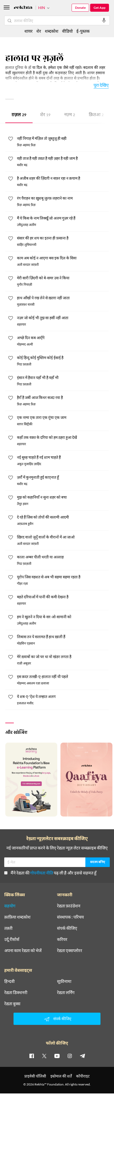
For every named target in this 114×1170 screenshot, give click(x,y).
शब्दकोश (51, 30)
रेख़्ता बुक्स (12, 1003)
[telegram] (82, 1055)
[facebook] (31, 1055)
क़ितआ (96, 115)
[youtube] (57, 1055)
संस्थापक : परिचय (70, 917)
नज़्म (69, 115)
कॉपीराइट (83, 1076)
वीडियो (67, 30)
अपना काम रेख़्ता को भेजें (23, 950)
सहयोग (9, 906)
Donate (80, 8)
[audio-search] (104, 20)
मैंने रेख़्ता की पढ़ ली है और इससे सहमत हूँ (54, 872)
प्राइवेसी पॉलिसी (35, 1076)
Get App (100, 8)
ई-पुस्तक (83, 30)
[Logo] (23, 8)
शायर (28, 30)
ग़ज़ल (19, 115)
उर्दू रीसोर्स (11, 939)
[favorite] (10, 139)
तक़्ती (8, 928)
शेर (45, 115)
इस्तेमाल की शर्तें (61, 1076)
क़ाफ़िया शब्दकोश (17, 917)
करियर (62, 939)
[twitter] (44, 1055)
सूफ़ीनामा (64, 981)
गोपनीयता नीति (41, 872)
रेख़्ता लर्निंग (65, 992)
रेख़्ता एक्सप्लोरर (69, 950)
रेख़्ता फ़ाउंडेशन (68, 906)
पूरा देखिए (101, 84)
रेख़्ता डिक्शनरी (15, 992)
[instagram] (69, 1055)
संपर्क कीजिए (67, 928)
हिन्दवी (9, 981)
